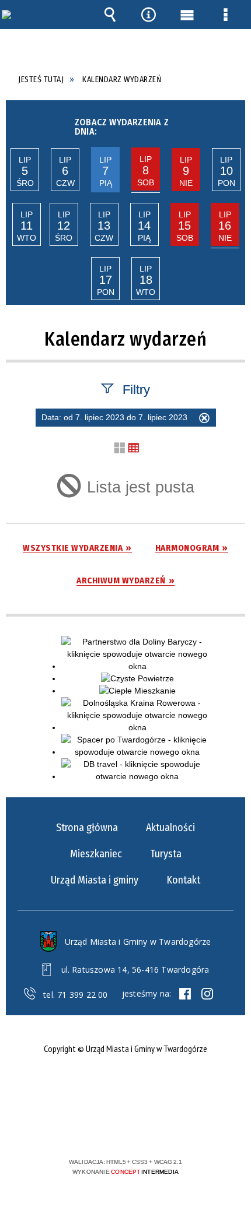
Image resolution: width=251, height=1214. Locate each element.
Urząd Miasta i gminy (94, 880)
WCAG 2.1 (161, 1127)
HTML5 (106, 1128)
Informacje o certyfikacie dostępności (126, 1086)
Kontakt (183, 880)
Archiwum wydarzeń (121, 580)
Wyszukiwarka (109, 14)
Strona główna (87, 827)
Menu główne (187, 14)
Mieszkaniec (96, 853)
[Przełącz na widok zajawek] (119, 448)
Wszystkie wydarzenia (73, 548)
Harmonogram (187, 548)
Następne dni (232, 124)
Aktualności (170, 827)
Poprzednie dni (17, 124)
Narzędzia (148, 14)
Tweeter (207, 994)
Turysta (166, 853)
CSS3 (124, 1128)
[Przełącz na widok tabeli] (133, 448)
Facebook (185, 994)
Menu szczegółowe (226, 14)
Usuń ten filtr (204, 420)
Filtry (136, 389)
